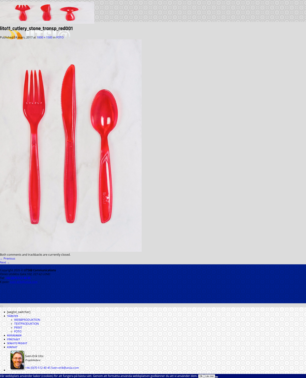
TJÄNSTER (12, 316)
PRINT (18, 327)
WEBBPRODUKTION (27, 320)
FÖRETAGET (13, 339)
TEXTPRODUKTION (26, 324)
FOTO (60, 37)
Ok (201, 376)
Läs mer (209, 376)
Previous (7, 258)
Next (5, 262)
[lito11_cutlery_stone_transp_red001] (71, 251)
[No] (216, 376)
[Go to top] (1, 306)
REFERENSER (14, 335)
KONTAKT (12, 347)
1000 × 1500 (44, 37)
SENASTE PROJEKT (17, 343)
